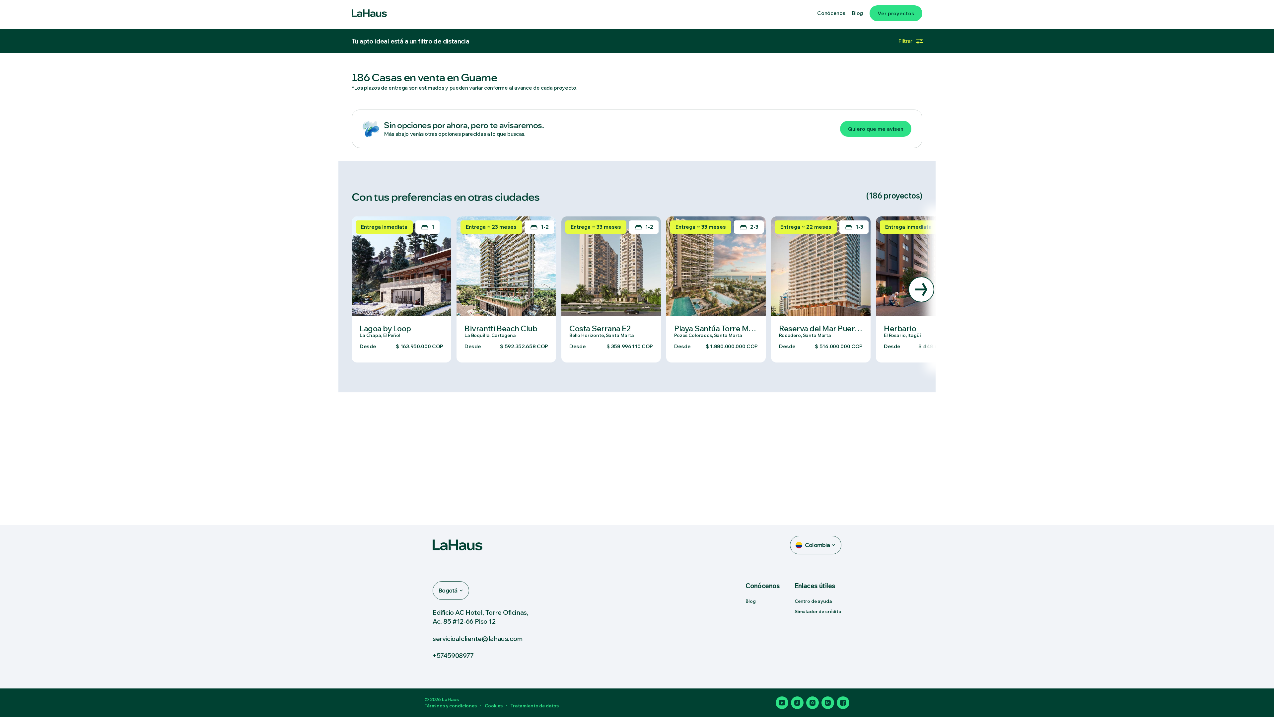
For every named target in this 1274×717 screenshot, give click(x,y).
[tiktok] (797, 702)
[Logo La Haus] (369, 13)
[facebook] (843, 702)
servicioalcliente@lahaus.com (478, 638)
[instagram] (812, 702)
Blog (750, 601)
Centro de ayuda (813, 601)
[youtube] (782, 702)
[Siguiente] (921, 289)
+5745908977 (453, 655)
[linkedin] (827, 702)
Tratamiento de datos (535, 706)
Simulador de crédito (818, 611)
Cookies (494, 706)
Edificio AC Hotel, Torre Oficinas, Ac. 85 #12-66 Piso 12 (480, 616)
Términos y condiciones (451, 706)
